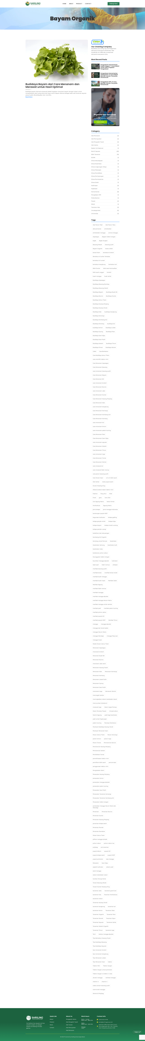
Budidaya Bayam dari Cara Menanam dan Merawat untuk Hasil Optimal (52, 85)
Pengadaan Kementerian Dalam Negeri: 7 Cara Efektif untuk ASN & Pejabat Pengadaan (109, 67)
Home (64, 4)
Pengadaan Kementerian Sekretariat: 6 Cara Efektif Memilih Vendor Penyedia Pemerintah (109, 75)
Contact (88, 4)
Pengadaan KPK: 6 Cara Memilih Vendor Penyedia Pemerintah (108, 83)
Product (79, 4)
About (71, 4)
